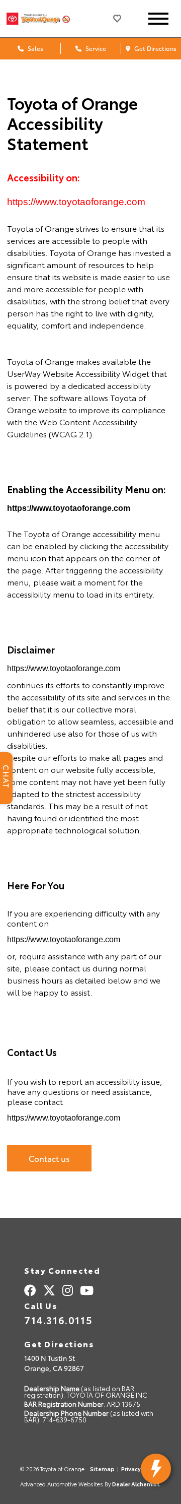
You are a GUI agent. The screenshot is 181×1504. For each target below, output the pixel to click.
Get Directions (154, 48)
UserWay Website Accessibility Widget (78, 373)
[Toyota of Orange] (46, 18)
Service (95, 48)
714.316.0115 (58, 1320)
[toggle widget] (156, 1469)
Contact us (49, 1158)
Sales (34, 48)
